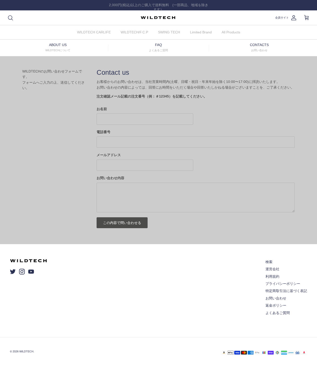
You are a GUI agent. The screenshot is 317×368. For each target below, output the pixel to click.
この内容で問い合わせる (122, 223)
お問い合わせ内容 (110, 178)
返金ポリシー (275, 305)
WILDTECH (26, 351)
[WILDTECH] (158, 17)
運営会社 (272, 269)
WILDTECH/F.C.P (134, 32)
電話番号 (103, 132)
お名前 (102, 109)
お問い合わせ (275, 298)
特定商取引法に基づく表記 (286, 291)
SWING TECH (169, 32)
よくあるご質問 (277, 313)
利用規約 (272, 276)
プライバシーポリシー (282, 284)
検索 (268, 262)
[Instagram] (22, 271)
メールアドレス (109, 155)
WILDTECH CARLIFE (94, 32)
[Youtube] (31, 271)
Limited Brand (201, 32)
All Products (231, 32)
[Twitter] (13, 271)
